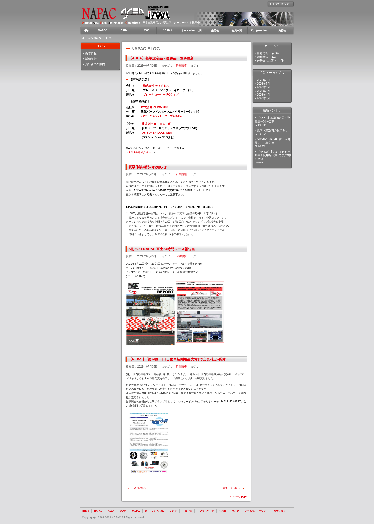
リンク (235, 511)
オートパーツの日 (154, 511)
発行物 (222, 511)
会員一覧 (187, 511)
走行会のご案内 (95, 64)
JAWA (123, 511)
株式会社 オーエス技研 (156, 123)
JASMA (136, 511)
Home (85, 511)
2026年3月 (263, 98)
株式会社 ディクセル (156, 85)
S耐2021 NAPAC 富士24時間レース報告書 (162, 249)
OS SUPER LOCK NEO (157, 132)
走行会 (173, 511)
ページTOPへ (240, 496)
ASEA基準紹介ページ (141, 152)
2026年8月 (263, 80)
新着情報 (91, 53)
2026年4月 (263, 94)
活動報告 (91, 58)
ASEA (111, 511)
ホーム (86, 38)
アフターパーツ (205, 511)
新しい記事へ (231, 488)
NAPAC (98, 511)
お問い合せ (279, 511)
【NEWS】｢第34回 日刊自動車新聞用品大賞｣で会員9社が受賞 (177, 359)
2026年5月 (263, 91)
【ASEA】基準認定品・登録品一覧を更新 (161, 58)
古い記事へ (139, 488)
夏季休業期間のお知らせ (148, 167)
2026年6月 (263, 87)
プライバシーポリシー (256, 511)
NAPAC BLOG (103, 38)
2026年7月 (263, 83)
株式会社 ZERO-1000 (154, 107)
